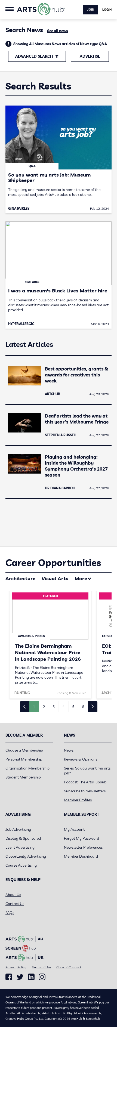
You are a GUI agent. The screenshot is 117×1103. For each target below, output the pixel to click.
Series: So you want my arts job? (87, 771)
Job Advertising (18, 829)
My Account (74, 829)
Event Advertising (20, 847)
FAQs (9, 912)
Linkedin (31, 977)
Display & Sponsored (23, 838)
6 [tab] (83, 706)
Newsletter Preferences (83, 847)
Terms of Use (41, 967)
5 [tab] (73, 706)
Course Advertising (21, 865)
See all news (57, 31)
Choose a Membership (24, 750)
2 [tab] (44, 706)
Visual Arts (55, 578)
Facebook (8, 977)
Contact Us (14, 903)
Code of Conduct (68, 967)
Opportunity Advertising (25, 856)
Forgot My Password (81, 838)
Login (107, 9)
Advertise (90, 56)
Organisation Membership (27, 768)
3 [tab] (54, 706)
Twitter (20, 977)
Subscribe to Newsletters (85, 791)
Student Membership (23, 777)
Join (90, 9)
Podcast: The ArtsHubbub (85, 782)
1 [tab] (34, 706)
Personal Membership (23, 759)
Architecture (20, 578)
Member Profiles (78, 800)
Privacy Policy (15, 967)
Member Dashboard (81, 856)
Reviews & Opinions (80, 759)
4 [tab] (63, 706)
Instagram (42, 977)
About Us (13, 894)
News (68, 750)
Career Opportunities (53, 563)
